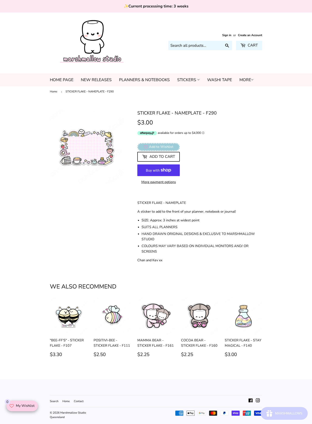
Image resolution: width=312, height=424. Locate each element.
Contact (79, 401)
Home (53, 91)
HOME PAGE (61, 80)
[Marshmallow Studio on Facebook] (250, 401)
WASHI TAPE (219, 80)
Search (54, 401)
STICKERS (187, 80)
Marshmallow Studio (73, 413)
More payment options (158, 182)
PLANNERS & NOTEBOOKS (144, 80)
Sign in (226, 35)
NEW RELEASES (96, 80)
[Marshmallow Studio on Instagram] (258, 401)
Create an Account (250, 35)
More (245, 80)
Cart (252, 45)
